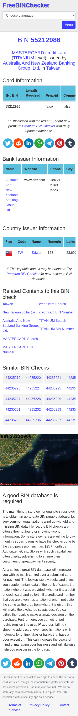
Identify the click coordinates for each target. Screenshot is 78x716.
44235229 (53, 399)
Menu (68, 25)
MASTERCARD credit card (39, 52)
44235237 (53, 420)
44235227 (12, 399)
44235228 (33, 399)
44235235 (12, 420)
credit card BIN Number (56, 312)
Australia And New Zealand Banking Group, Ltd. (39, 65)
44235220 (33, 377)
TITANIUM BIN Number (56, 329)
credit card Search (52, 304)
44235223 (12, 388)
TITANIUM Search (52, 320)
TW (20, 252)
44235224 (33, 388)
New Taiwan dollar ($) (18, 312)
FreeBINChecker (25, 5)
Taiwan (53, 68)
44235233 (53, 409)
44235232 (33, 409)
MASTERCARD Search (20, 339)
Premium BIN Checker (38, 126)
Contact (63, 705)
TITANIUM (23, 57)
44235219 (12, 377)
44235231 (12, 409)
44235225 (53, 388)
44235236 (33, 420)
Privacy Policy (39, 705)
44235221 (53, 377)
